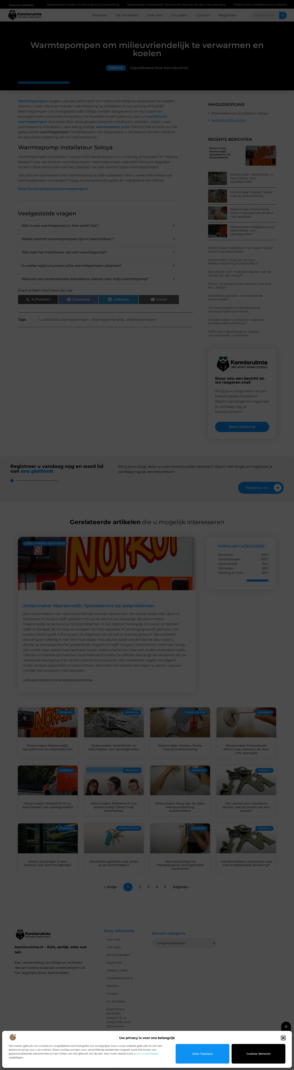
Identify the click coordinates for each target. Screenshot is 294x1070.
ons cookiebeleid (147, 1053)
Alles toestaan (202, 1053)
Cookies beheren (258, 1053)
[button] (283, 1038)
